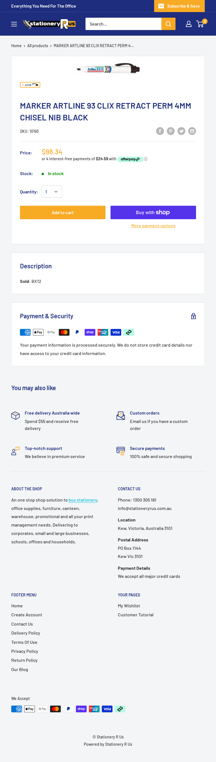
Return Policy (24, 660)
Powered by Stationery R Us (108, 744)
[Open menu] (14, 24)
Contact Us (22, 623)
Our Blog (19, 669)
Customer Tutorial (136, 614)
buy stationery (83, 499)
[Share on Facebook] (160, 130)
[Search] (168, 24)
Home (16, 45)
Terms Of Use (24, 642)
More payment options (153, 225)
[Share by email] (192, 130)
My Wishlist (129, 605)
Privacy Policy (24, 651)
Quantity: (29, 191)
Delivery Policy (25, 632)
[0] (200, 23)
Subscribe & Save (183, 5)
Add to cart (63, 212)
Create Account (26, 614)
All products (37, 45)
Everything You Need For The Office (43, 5)
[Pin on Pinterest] (171, 130)
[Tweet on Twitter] (181, 130)
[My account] (189, 24)
